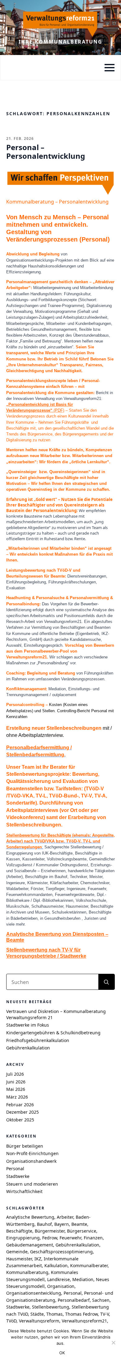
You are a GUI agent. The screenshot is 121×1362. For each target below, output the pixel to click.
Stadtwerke (17, 1176)
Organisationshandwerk (31, 1161)
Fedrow (49, 1238)
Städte (37, 1314)
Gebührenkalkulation (28, 1048)
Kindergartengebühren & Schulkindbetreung (53, 1033)
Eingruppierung (23, 1238)
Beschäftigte (19, 1231)
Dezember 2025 (22, 1112)
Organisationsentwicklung (33, 1293)
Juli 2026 (15, 1074)
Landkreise (58, 1279)
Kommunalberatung (27, 1272)
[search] (106, 982)
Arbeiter (65, 1217)
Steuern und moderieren (32, 1184)
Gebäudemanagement (29, 1245)
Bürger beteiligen (24, 1146)
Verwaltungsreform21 (84, 1321)
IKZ (37, 1259)
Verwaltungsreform (39, 1321)
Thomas (54, 1314)
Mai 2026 (15, 1089)
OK (62, 1352)
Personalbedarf (74, 1300)
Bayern (61, 1224)
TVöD (11, 1321)
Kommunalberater (89, 1265)
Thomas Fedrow (81, 1314)
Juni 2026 (15, 1082)
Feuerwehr (70, 1238)
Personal (15, 1168)
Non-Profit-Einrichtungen (32, 1153)
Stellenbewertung (50, 1307)
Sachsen (101, 1300)
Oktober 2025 (20, 1120)
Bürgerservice (81, 1231)
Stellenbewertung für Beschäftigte (38, 835)
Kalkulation (56, 1265)
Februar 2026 (20, 1105)
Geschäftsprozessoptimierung (61, 1252)
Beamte (79, 1224)
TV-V (104, 1314)
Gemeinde (17, 1252)
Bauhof (44, 1224)
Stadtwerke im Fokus (27, 1025)
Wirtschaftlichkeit (24, 1191)
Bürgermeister (50, 1231)
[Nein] (113, 1342)
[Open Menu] (109, 68)
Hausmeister (19, 1259)
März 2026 (17, 1097)
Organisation (60, 1286)
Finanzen (93, 1238)
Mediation (82, 1279)
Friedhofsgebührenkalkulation (37, 1040)
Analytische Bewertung (30, 1217)
